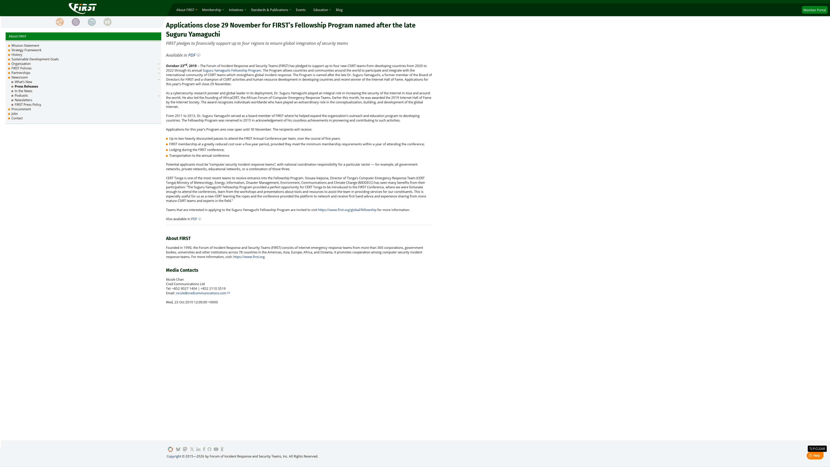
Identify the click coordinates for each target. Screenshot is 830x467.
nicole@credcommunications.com (201, 293)
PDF (191, 55)
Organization (21, 63)
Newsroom (19, 77)
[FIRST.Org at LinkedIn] (198, 449)
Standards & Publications (269, 10)
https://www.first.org (249, 256)
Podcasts (21, 95)
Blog (339, 10)
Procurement (21, 109)
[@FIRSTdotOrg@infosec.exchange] (185, 449)
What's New (23, 82)
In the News (23, 91)
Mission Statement (25, 45)
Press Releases (26, 86)
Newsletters (23, 100)
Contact (17, 118)
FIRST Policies (21, 68)
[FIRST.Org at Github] (209, 449)
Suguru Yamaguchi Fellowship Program (232, 70)
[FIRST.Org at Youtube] (216, 449)
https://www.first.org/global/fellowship (347, 210)
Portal (814, 10)
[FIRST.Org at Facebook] (204, 449)
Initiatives (236, 10)
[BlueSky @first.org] (178, 449)
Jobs (14, 113)
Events (301, 10)
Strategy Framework (26, 50)
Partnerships (20, 72)
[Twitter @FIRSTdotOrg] (192, 449)
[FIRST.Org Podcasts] (222, 449)
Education (320, 10)
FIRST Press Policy (28, 104)
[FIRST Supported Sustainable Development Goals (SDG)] (170, 449)
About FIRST (185, 10)
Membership (211, 10)
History (16, 54)
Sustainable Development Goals (35, 59)
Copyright (174, 456)
